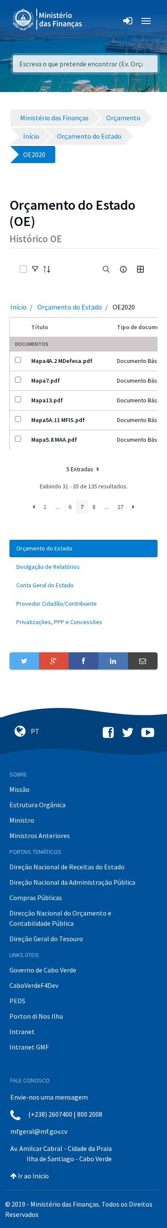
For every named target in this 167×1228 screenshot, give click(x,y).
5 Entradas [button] (80, 469)
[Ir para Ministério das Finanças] (48, 19)
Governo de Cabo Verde (42, 970)
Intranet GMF (29, 1047)
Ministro (21, 820)
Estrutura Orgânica (37, 804)
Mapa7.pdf (45, 380)
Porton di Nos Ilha (36, 1016)
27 (120, 507)
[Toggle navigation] (95, 21)
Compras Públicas (35, 897)
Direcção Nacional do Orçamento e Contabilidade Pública (60, 918)
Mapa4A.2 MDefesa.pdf (61, 361)
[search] (106, 269)
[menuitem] (83, 548)
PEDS (17, 1000)
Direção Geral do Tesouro (46, 938)
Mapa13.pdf (47, 400)
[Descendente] (49, 269)
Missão (19, 789)
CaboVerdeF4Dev (33, 985)
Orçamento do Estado (69, 307)
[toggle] (35, 269)
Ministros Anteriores (39, 835)
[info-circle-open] (123, 269)
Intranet (22, 1031)
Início (18, 307)
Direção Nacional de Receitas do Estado (67, 866)
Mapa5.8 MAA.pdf (54, 439)
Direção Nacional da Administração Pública (72, 882)
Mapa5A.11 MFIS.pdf (58, 420)
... (58, 507)
